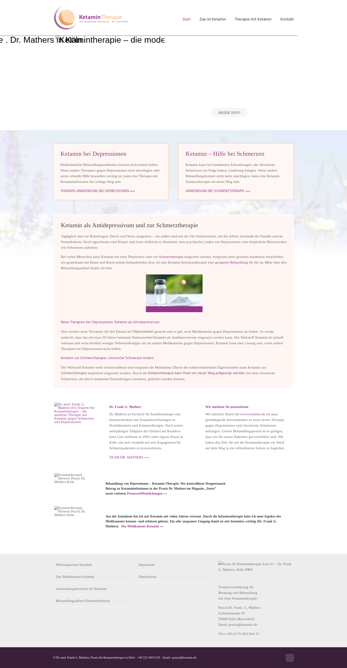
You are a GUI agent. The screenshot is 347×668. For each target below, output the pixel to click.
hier (109, 268)
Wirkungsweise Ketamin (74, 565)
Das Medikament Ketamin (75, 577)
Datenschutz (148, 577)
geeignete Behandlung (231, 262)
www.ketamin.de (252, 414)
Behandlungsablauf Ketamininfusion (83, 601)
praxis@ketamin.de (243, 624)
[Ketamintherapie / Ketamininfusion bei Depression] (174, 276)
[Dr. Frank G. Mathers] (75, 404)
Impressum (147, 565)
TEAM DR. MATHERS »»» (129, 457)
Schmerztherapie (171, 257)
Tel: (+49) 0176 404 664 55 (238, 634)
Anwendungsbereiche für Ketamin (81, 589)
